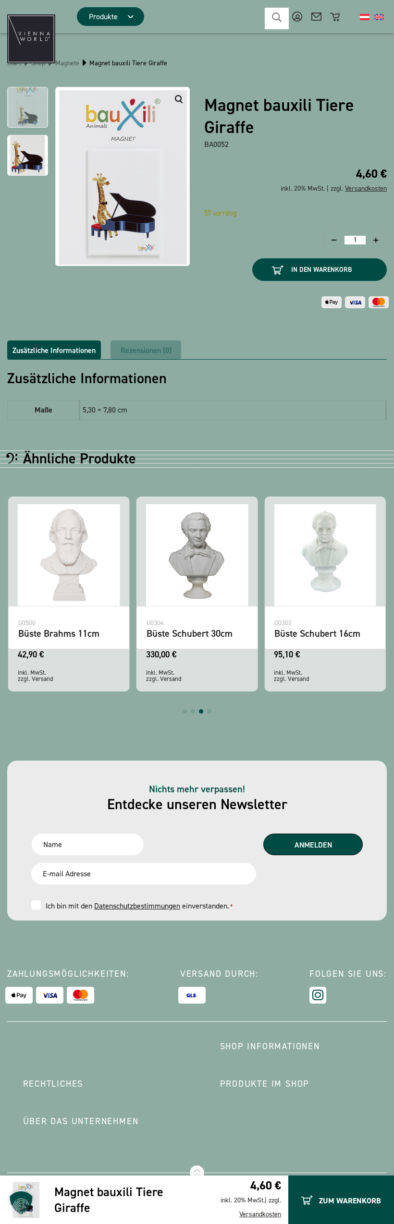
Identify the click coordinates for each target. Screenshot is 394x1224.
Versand (42, 679)
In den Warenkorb (321, 269)
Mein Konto (297, 17)
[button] (185, 711)
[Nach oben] (197, 1172)
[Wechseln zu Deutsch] (364, 17)
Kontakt (316, 17)
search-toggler (277, 18)
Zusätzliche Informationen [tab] (54, 350)
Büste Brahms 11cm (58, 633)
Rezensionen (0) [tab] (146, 350)
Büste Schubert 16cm (317, 633)
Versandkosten (260, 1214)
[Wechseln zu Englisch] (379, 17)
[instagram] (317, 995)
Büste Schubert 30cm (190, 633)
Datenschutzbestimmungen (137, 906)
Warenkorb (336, 17)
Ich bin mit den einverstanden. (139, 906)
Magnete (67, 63)
